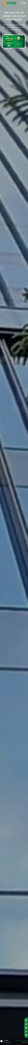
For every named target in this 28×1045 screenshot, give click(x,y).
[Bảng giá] (26, 1023)
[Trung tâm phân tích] (26, 1035)
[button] (3, 50)
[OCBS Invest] (26, 1027)
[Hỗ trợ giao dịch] (26, 1031)
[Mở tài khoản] (26, 1020)
